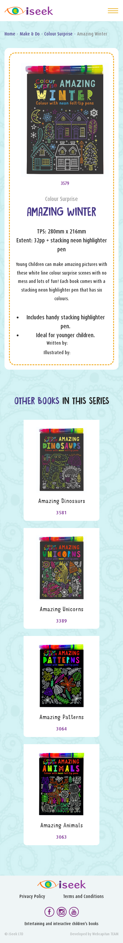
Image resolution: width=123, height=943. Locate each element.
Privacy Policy (32, 896)
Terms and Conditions (83, 896)
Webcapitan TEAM (105, 934)
